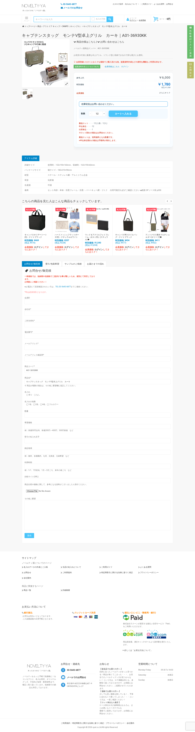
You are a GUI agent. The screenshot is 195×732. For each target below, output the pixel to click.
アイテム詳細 (30, 158)
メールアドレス (31, 343)
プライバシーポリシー (149, 572)
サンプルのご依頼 (73, 264)
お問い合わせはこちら (112, 41)
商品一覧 (27, 590)
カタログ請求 (118, 4)
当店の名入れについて (71, 567)
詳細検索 (66, 590)
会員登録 (142, 20)
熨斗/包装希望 (52, 264)
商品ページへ (37, 219)
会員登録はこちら (112, 66)
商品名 (28, 378)
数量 (26, 411)
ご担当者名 (30, 321)
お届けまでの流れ (95, 264)
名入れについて (131, 4)
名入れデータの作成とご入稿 (36, 567)
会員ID (27, 298)
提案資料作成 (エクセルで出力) (87, 67)
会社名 (28, 309)
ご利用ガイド (146, 4)
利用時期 (28, 462)
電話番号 (29, 332)
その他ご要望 (30, 499)
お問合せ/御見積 (32, 264)
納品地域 (28, 448)
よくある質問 (159, 4)
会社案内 (27, 578)
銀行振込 (28, 612)
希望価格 (28, 422)
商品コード (30, 366)
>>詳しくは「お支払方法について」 (137, 650)
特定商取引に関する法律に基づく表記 (117, 572)
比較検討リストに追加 (190, 43)
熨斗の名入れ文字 (32, 437)
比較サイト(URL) (31, 477)
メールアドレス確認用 (34, 355)
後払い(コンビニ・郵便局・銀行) (140, 612)
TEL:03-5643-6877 (63, 287)
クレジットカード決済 (85, 612)
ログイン (133, 20)
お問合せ (169, 4)
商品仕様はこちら (86, 41)
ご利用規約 (67, 572)
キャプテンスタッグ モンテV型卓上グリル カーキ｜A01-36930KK (84, 35)
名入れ (27, 392)
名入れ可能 (100, 19)
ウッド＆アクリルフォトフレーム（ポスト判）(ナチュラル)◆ (97, 237)
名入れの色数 (30, 401)
